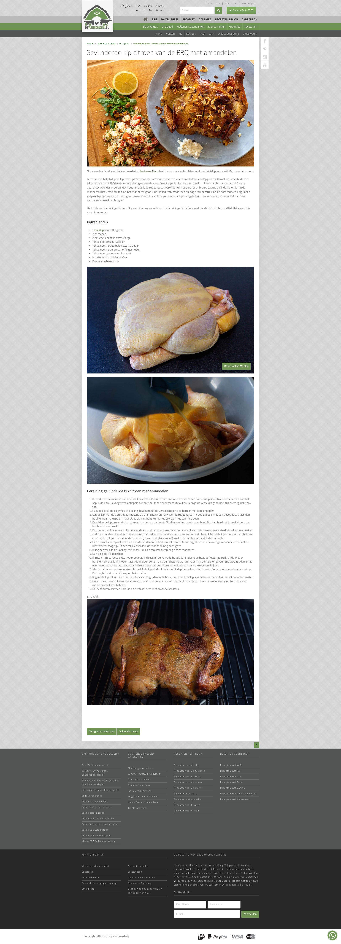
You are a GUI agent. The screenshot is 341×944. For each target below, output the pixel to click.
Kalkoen (191, 34)
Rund (159, 34)
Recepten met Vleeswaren (235, 799)
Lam (211, 34)
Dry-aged (167, 26)
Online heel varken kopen (96, 835)
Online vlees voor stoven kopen (100, 824)
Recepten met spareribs (188, 799)
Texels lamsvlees (137, 808)
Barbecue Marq (149, 171)
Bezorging (87, 871)
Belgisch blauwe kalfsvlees (143, 796)
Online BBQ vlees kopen (95, 830)
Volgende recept (128, 731)
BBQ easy (189, 19)
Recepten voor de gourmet (189, 771)
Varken (170, 34)
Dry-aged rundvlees (139, 779)
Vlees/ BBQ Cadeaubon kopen (98, 841)
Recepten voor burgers (187, 805)
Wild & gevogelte (228, 34)
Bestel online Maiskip (236, 366)
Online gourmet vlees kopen (98, 818)
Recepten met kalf (230, 765)
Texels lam (250, 26)
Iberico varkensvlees (139, 791)
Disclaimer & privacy (139, 883)
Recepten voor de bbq (186, 765)
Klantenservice (212, 3)
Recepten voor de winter (188, 788)
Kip (180, 34)
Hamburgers (170, 19)
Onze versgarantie (92, 795)
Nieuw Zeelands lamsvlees (143, 802)
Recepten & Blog (106, 43)
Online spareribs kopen (95, 801)
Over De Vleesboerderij (95, 765)
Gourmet (205, 19)
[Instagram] (265, 57)
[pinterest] (265, 49)
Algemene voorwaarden (141, 877)
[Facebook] (265, 41)
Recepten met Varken (232, 788)
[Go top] (256, 745)
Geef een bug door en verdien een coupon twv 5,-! (145, 890)
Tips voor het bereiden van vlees (100, 790)
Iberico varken (216, 26)
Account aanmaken (138, 866)
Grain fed (234, 26)
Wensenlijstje (248, 3)
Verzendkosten (90, 877)
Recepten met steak (185, 793)
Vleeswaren (250, 34)
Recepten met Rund (231, 782)
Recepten (124, 43)
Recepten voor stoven (186, 810)
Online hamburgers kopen (96, 807)
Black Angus (150, 26)
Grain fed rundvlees (139, 785)
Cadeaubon (249, 19)
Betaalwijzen (135, 871)
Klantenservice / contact (95, 866)
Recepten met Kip (230, 771)
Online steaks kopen (93, 812)
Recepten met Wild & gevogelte (238, 793)
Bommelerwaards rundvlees (144, 774)
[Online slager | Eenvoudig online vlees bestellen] (146, 19)
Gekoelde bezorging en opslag (99, 883)
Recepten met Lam (231, 776)
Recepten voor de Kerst (187, 776)
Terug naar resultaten (101, 731)
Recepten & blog (226, 19)
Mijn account (231, 3)
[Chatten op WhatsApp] (332, 935)
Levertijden (88, 888)
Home (90, 43)
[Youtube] (265, 65)
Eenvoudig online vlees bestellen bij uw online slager (101, 782)
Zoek (218, 10)
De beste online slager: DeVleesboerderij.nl (95, 773)
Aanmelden (250, 914)
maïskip (99, 230)
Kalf (202, 34)
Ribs (154, 19)
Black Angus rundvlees (141, 768)
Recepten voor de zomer (188, 782)
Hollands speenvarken (190, 26)
